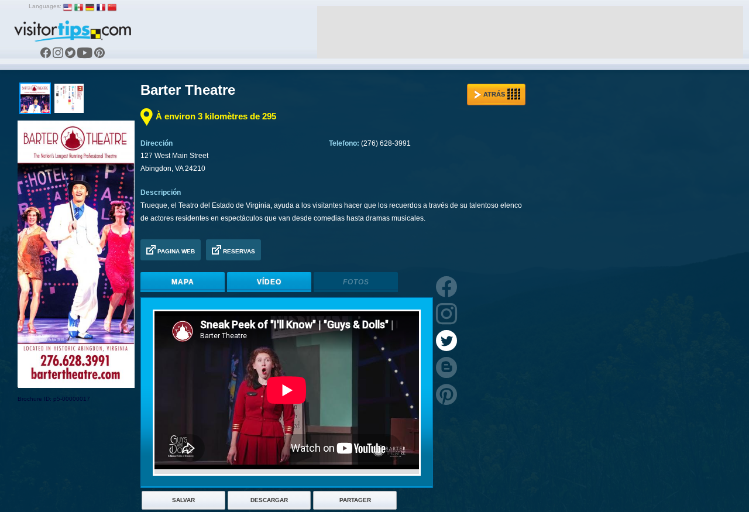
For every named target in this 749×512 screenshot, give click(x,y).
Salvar (183, 500)
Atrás (494, 94)
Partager (355, 500)
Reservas (238, 251)
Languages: (45, 6)
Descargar (269, 500)
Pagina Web (175, 251)
